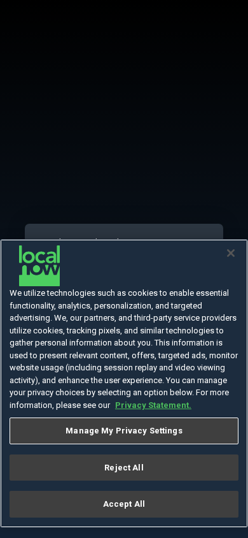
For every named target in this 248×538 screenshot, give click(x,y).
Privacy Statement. (153, 405)
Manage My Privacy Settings (123, 430)
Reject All (123, 467)
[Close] (231, 253)
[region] (124, 383)
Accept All (124, 504)
